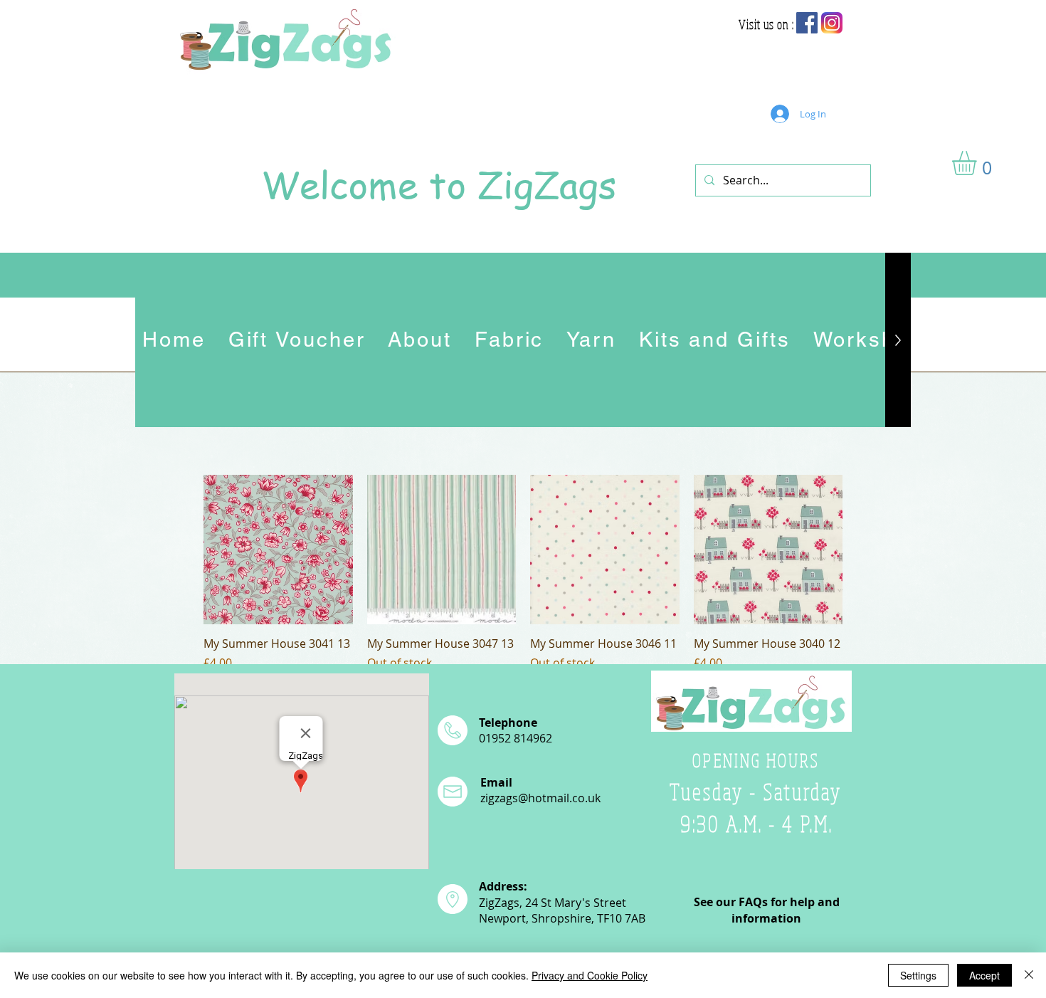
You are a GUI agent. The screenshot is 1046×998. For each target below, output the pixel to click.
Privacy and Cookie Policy (590, 975)
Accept (984, 975)
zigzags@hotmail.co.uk (540, 798)
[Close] (1028, 975)
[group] (523, 573)
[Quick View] (278, 549)
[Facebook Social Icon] (807, 22)
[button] (978, 163)
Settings (918, 975)
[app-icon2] (831, 22)
